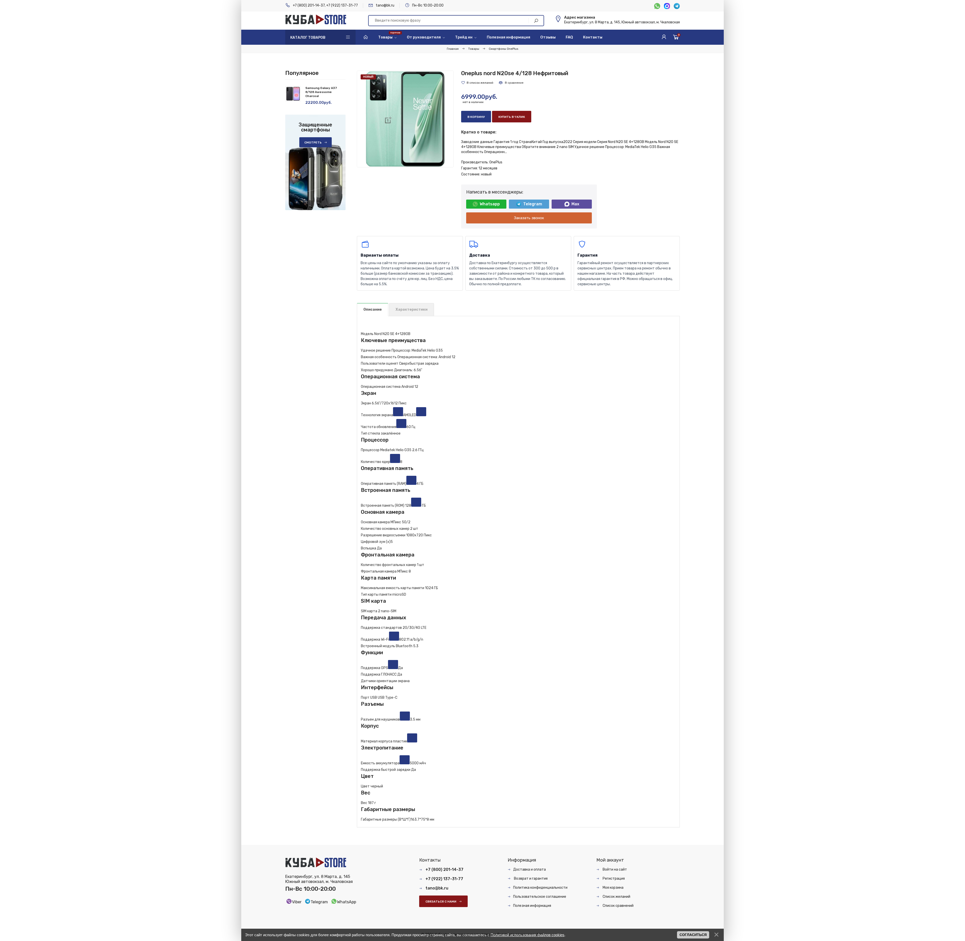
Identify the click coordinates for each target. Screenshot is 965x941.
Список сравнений (618, 906)
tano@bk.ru (385, 5)
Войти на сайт (614, 869)
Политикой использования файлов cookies (527, 935)
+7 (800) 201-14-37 (309, 5)
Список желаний (616, 897)
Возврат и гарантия (530, 878)
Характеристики (411, 309)
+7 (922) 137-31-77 (342, 5)
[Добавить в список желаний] (477, 83)
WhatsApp (346, 902)
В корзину (476, 117)
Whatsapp (490, 204)
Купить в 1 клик (511, 117)
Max (575, 204)
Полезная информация (532, 906)
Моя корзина (612, 887)
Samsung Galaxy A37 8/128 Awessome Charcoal (321, 92)
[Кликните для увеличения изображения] (405, 119)
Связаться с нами (440, 901)
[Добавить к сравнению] (510, 83)
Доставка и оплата (529, 869)
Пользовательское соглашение (539, 897)
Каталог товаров (307, 37)
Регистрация (613, 878)
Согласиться (693, 935)
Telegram (532, 204)
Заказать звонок (529, 218)
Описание (372, 309)
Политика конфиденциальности (540, 887)
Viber (297, 902)
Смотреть (313, 142)
